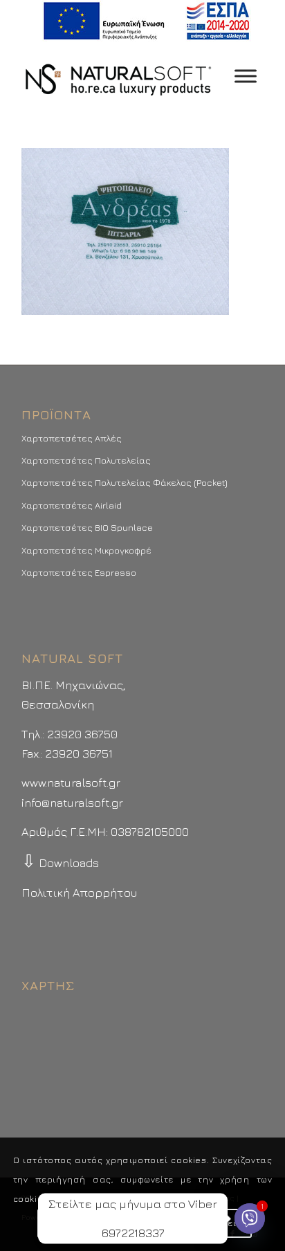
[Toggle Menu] (246, 75)
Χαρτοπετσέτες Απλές (71, 438)
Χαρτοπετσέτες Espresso (78, 572)
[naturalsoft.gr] (118, 76)
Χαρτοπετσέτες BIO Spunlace (87, 527)
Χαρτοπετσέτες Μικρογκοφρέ (86, 550)
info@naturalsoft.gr (72, 803)
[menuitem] (146, 21)
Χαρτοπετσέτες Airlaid (71, 505)
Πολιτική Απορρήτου (79, 893)
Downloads (60, 863)
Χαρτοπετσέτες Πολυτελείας (86, 460)
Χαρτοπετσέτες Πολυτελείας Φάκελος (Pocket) (124, 482)
